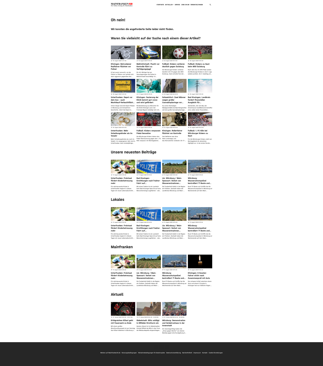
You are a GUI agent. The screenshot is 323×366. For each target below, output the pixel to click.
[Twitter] (161, 347)
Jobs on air (185, 5)
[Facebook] (156, 347)
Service (177, 5)
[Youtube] (167, 347)
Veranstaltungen (196, 5)
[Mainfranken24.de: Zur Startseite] (121, 4)
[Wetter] (207, 4)
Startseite (160, 5)
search (210, 5)
